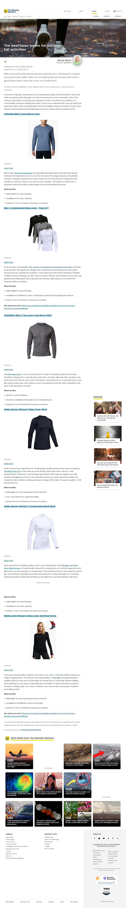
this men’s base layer (23, 173)
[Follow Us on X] (117, 838)
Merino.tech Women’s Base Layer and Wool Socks (30, 615)
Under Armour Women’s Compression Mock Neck (29, 506)
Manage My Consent (12, 849)
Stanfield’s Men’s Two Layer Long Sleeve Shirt (28, 315)
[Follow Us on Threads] (113, 838)
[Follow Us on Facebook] (94, 838)
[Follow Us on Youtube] (103, 838)
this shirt (56, 678)
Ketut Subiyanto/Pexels (31, 730)
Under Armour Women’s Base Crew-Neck (25, 409)
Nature (15, 16)
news (9, 16)
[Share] (5, 61)
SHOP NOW (8, 168)
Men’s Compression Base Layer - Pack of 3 (26, 208)
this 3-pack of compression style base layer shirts (50, 267)
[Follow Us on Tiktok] (108, 838)
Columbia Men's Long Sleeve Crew (22, 114)
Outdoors (22, 16)
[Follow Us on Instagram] (99, 838)
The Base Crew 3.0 (12, 471)
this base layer (14, 374)
